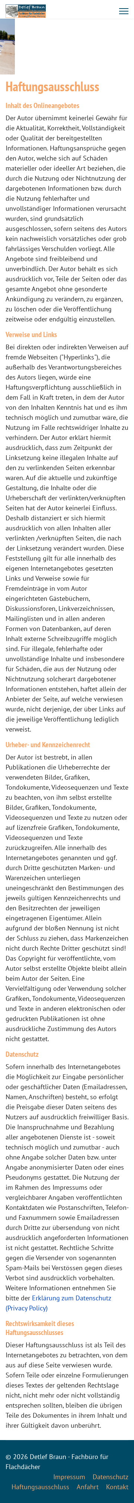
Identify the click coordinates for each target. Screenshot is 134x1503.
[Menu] (123, 11)
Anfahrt (88, 1487)
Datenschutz (110, 1476)
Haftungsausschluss (40, 1487)
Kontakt (117, 1487)
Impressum (69, 1476)
